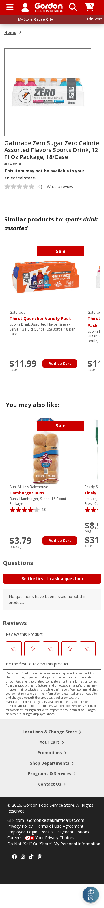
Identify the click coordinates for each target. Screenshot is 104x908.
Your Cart (49, 742)
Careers (14, 837)
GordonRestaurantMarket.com (55, 820)
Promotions (50, 752)
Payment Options (73, 832)
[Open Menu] (10, 7)
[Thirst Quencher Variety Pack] (45, 276)
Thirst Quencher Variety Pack (40, 315)
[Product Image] (48, 92)
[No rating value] (20, 186)
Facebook (14, 857)
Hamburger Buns (29, 490)
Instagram (23, 857)
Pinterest (39, 857)
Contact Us (49, 784)
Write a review (60, 186)
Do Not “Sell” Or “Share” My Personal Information (53, 843)
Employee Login (22, 832)
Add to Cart (60, 363)
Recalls (46, 832)
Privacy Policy (20, 826)
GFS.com (15, 820)
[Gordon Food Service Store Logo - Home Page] (49, 7)
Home (10, 32)
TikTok (31, 857)
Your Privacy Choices (54, 837)
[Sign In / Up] (25, 7)
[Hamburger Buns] (45, 451)
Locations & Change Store (50, 731)
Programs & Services (49, 773)
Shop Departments (49, 763)
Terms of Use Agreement (59, 826)
